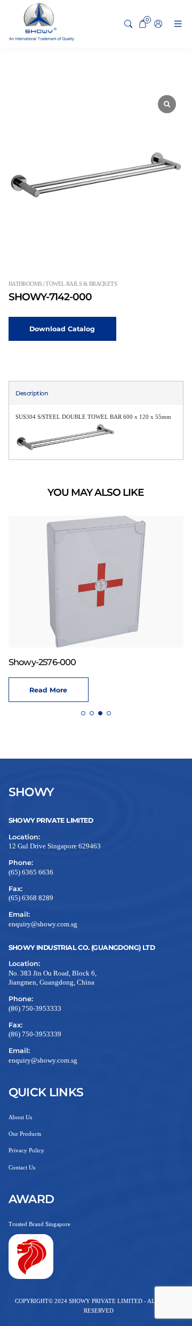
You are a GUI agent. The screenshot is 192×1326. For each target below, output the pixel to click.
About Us (20, 1117)
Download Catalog (62, 329)
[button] (83, 713)
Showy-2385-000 (135, 662)
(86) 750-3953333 (35, 1008)
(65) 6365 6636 (31, 872)
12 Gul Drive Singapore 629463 (55, 846)
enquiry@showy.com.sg (43, 924)
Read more (142, 690)
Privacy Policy (26, 1150)
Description (31, 393)
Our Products (25, 1133)
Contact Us (22, 1167)
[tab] (31, 393)
